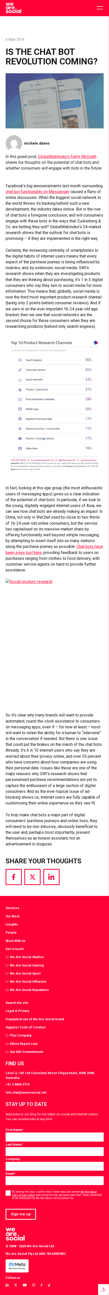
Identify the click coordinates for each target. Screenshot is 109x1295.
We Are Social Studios (27, 957)
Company (13, 1159)
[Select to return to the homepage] (13, 8)
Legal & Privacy (17, 1011)
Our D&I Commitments (26, 1052)
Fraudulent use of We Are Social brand (35, 1019)
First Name (14, 1130)
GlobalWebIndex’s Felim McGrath (67, 156)
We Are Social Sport (25, 973)
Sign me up (21, 1214)
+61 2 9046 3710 (17, 1084)
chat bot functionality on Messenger (37, 191)
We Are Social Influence (28, 981)
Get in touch (15, 949)
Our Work (13, 916)
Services (12, 908)
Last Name (14, 1144)
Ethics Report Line (24, 1044)
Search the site (17, 1003)
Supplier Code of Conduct (25, 1027)
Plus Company (20, 1035)
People (11, 932)
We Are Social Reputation (29, 990)
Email (10, 1173)
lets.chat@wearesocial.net (26, 1092)
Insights (12, 924)
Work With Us (15, 941)
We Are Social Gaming (27, 965)
